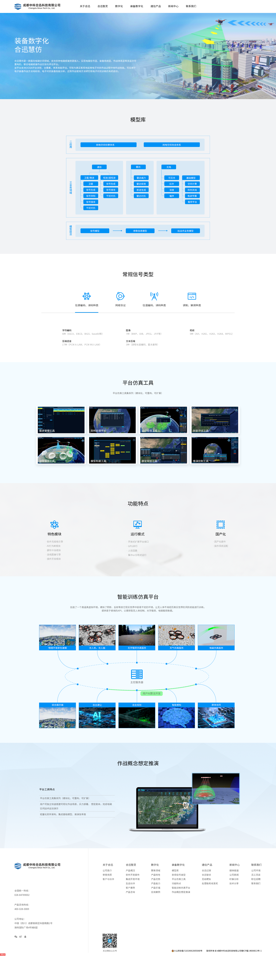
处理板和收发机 (210, 883)
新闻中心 (234, 864)
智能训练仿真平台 (181, 888)
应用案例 (155, 892)
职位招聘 (255, 879)
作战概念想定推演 (181, 892)
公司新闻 (234, 875)
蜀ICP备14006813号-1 (251, 951)
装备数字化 (178, 864)
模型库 (175, 870)
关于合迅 (108, 864)
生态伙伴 (130, 883)
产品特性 (155, 875)
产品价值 (155, 888)
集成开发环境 (133, 879)
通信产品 (207, 864)
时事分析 (234, 879)
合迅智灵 (131, 864)
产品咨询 (130, 892)
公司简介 (107, 870)
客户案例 (130, 888)
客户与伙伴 (108, 879)
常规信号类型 (179, 875)
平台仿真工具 (179, 879)
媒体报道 (234, 870)
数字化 (155, 864)
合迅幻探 (206, 870)
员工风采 (255, 875)
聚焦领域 (155, 870)
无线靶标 (206, 879)
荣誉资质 (107, 875)
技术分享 (234, 883)
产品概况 (130, 870)
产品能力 (155, 883)
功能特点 (176, 883)
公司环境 (255, 870)
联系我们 (256, 864)
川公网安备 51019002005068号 (188, 951)
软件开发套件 (133, 875)
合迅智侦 (206, 875)
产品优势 (155, 879)
